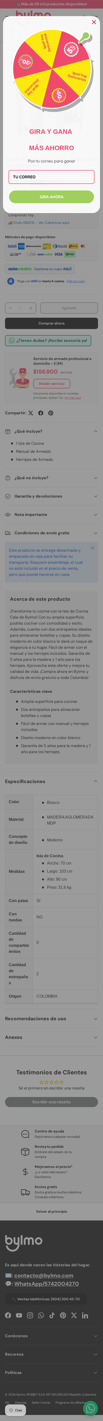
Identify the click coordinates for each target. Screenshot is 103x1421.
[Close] (94, 22)
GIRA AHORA (52, 196)
